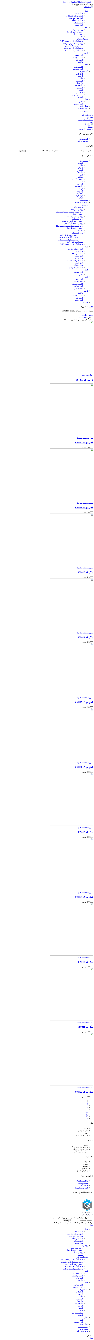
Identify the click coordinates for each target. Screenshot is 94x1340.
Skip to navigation (70, 2)
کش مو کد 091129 (84, 507)
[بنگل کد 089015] (71, 565)
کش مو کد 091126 (84, 767)
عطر (81, 101)
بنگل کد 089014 (85, 637)
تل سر (80, 90)
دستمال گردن (77, 94)
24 (87, 1114)
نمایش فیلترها (87, 315)
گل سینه (79, 81)
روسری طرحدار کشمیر (73, 223)
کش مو (80, 88)
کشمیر (80, 230)
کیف (86, 291)
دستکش (80, 177)
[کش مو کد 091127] (71, 695)
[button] (85, 438)
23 (87, 1112)
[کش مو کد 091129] (71, 500)
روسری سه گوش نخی (74, 46)
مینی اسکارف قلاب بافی (73, 50)
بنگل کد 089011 (85, 1027)
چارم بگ (79, 83)
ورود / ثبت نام (82, 1331)
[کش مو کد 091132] (71, 435)
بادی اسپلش (78, 104)
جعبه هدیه (84, 200)
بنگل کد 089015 (85, 572)
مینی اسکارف (77, 233)
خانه (91, 306)
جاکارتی (80, 62)
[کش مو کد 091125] (71, 890)
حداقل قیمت (88, 151)
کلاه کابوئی (78, 67)
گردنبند (80, 76)
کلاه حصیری (78, 69)
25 (87, 1116)
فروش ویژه (83, 139)
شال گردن (79, 263)
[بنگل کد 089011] (71, 1020)
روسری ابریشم (77, 29)
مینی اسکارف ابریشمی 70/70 (71, 41)
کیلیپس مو (79, 85)
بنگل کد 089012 (85, 962)
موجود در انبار (82, 141)
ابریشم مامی (78, 207)
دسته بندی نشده (81, 202)
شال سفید (79, 25)
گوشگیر (80, 193)
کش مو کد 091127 (84, 702)
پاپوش (80, 168)
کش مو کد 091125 (84, 897)
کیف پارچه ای (77, 57)
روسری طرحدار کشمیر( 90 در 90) (69, 226)
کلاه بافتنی (79, 279)
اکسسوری (84, 161)
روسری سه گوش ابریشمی (72, 43)
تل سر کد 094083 (84, 380)
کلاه (86, 277)
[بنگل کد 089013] (71, 825)
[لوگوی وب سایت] (88, 7)
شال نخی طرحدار (76, 18)
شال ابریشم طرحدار (75, 16)
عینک (81, 181)
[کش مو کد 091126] (71, 760)
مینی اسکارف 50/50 (75, 242)
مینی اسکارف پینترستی (73, 48)
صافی (22, 151)
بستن (91, 1225)
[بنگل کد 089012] (71, 955)
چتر (81, 175)
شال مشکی (78, 23)
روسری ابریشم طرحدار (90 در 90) (69, 212)
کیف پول (79, 60)
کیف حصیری (78, 55)
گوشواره (79, 74)
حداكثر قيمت (54, 151)
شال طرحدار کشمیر (75, 260)
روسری (85, 205)
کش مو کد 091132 (84, 442)
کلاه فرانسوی (77, 284)
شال (86, 246)
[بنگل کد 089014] (71, 630)
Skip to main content (85, 2)
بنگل (81, 78)
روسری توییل (77, 214)
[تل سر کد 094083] (71, 373)
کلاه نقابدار (79, 288)
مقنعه (80, 36)
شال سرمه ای (77, 20)
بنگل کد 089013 (85, 832)
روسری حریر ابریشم (74, 216)
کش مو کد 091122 (84, 1092)
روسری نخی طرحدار (74, 32)
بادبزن (80, 97)
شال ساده (79, 13)
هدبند (81, 92)
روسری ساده (77, 34)
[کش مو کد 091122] (71, 1085)
